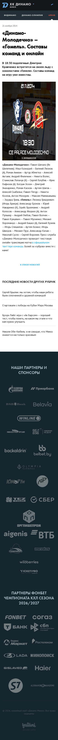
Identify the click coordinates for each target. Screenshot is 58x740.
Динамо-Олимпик (32, 15)
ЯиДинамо (10, 15)
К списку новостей (30, 264)
